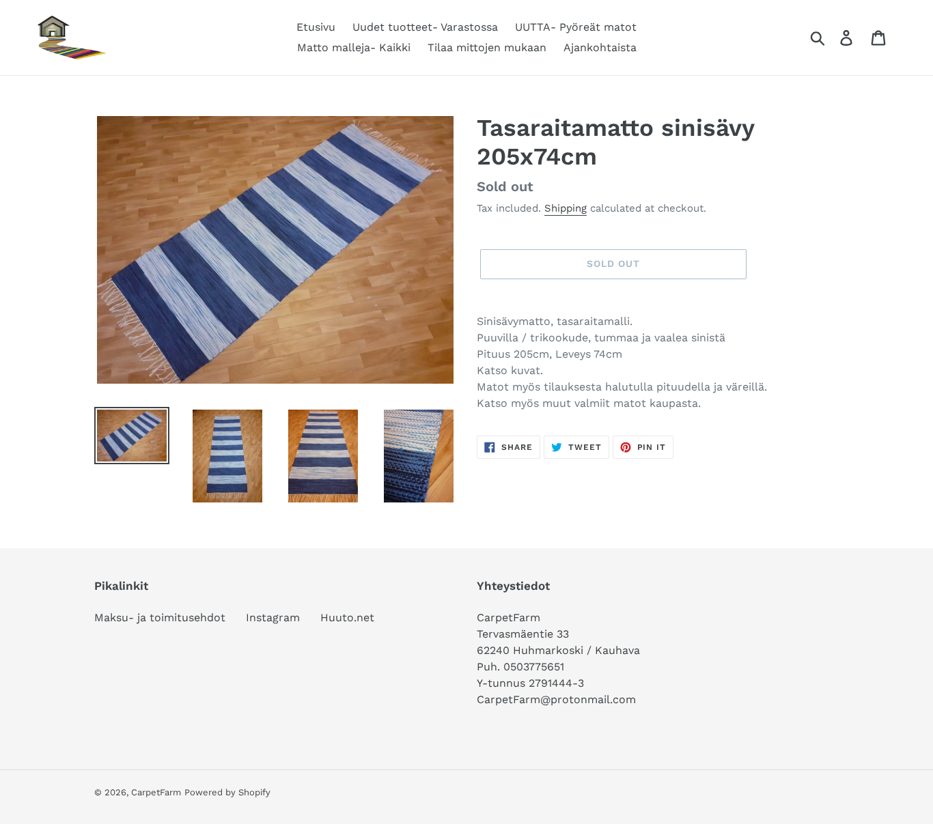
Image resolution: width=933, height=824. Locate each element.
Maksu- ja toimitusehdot (159, 617)
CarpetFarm (156, 792)
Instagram (273, 617)
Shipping (565, 208)
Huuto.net (347, 617)
